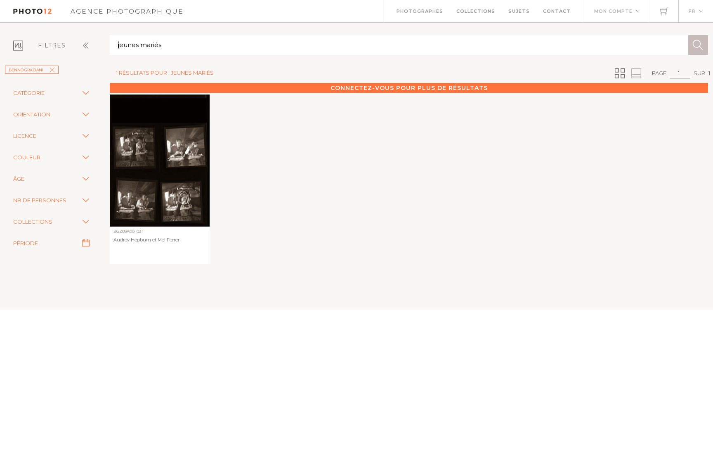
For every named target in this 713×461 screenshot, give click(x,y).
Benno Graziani (26, 70)
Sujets (519, 11)
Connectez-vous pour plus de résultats (409, 88)
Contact (557, 11)
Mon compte (613, 11)
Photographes (420, 11)
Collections (475, 11)
